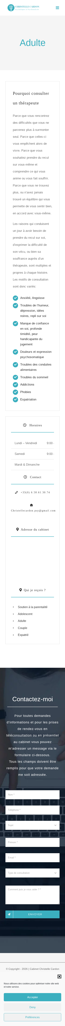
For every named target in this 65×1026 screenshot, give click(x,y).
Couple (22, 628)
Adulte (22, 620)
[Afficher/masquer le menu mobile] (58, 8)
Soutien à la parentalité (32, 607)
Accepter (32, 997)
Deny (32, 1007)
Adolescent (25, 614)
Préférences (32, 1017)
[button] (59, 976)
